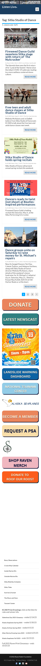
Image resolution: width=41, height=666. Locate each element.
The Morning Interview (30, 116)
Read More (30, 77)
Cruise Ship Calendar (11, 566)
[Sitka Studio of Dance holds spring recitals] (20, 145)
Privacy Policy (21, 660)
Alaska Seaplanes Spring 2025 (12, 623)
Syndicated (33, 63)
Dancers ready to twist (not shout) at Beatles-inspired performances (20, 201)
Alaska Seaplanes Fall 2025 (11, 638)
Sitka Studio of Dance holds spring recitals (19, 158)
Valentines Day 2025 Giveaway (12, 617)
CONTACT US (32, 660)
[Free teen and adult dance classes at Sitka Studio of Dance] (20, 94)
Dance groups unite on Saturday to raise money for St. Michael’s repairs (20, 254)
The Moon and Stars (11, 598)
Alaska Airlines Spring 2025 (11, 628)
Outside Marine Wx (11, 576)
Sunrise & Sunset (10, 593)
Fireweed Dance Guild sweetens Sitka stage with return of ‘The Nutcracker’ (20, 55)
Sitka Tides (8, 587)
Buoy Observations (10, 560)
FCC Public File (9, 660)
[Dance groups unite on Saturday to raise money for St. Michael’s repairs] (20, 237)
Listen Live (9, 7)
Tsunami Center (9, 603)
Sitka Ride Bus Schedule (12, 582)
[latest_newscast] (20, 325)
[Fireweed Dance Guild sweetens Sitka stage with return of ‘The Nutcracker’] (20, 38)
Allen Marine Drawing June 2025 (13, 633)
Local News (26, 63)
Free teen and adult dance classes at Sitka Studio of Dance (19, 110)
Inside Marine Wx (10, 571)
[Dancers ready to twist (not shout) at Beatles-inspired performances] (20, 188)
